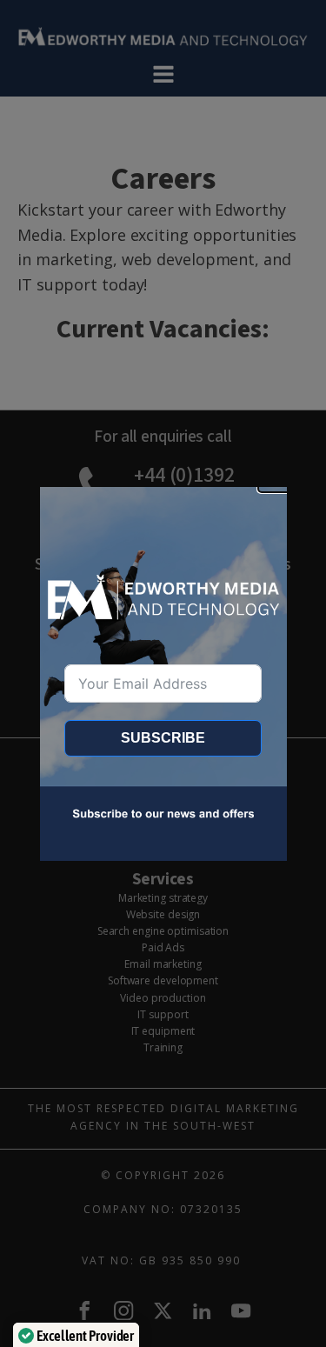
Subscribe (163, 737)
